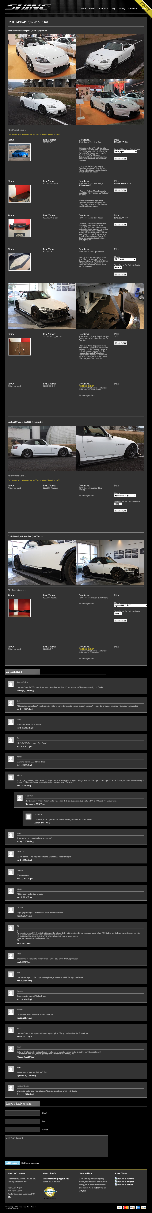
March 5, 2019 (22, 860)
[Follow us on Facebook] (124, 1179)
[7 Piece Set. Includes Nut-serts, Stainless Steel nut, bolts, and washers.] (19, 347)
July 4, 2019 (21, 943)
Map (10, 1197)
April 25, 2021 (22, 999)
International (132, 8)
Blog (113, 8)
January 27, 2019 (23, 841)
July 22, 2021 (21, 1037)
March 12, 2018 (22, 709)
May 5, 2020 (21, 962)
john (28, 1103)
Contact (143, 8)
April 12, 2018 (22, 765)
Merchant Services (50, 1199)
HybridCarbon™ (120, 184)
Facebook (99, 1188)
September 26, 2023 (24, 1076)
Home (83, 8)
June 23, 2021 (22, 1018)
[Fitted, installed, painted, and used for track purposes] (19, 152)
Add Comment (12, 1163)
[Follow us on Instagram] (124, 1182)
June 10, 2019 (22, 897)
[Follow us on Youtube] (124, 1185)
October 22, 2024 (23, 1094)
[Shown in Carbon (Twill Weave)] (19, 194)
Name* (44, 1113)
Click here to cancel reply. (30, 1163)
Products (92, 8)
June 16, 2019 (22, 916)
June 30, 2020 (22, 981)
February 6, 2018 (23, 691)
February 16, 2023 (23, 1057)
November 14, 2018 (33, 804)
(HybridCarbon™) (85, 185)
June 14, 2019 (39, 823)
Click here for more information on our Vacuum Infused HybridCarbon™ (34, 135)
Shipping (122, 8)
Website (45, 1130)
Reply (32, 691)
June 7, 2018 (21, 785)
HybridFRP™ (119, 142)
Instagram (82, 1191)
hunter (19, 1067)
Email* (44, 1121)
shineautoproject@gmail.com (58, 1179)
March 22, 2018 (22, 728)
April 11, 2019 (22, 879)
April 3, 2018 (21, 746)
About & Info (103, 8)
